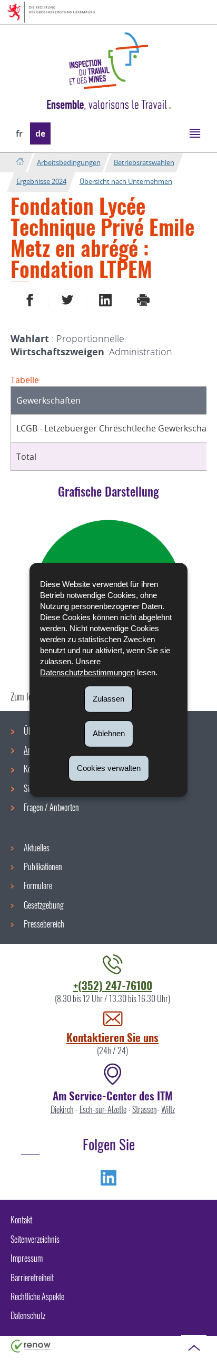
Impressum (27, 1258)
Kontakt (21, 1219)
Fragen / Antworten (51, 807)
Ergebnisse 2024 (41, 181)
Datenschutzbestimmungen (87, 672)
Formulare (38, 885)
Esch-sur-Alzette (103, 1109)
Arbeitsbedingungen (69, 162)
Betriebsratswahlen (144, 162)
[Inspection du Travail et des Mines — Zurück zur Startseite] (108, 60)
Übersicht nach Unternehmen (126, 181)
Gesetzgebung (44, 905)
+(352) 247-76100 (112, 985)
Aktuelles (37, 847)
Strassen (144, 1109)
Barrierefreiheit (32, 1277)
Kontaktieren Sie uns (112, 1037)
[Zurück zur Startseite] (20, 162)
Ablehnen (109, 733)
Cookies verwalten (109, 767)
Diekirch (62, 1109)
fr (19, 133)
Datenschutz (28, 1315)
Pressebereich (44, 924)
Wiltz (168, 1109)
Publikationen (43, 866)
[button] (194, 133)
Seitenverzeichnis (35, 1239)
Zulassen (108, 698)
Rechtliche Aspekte (37, 1296)
